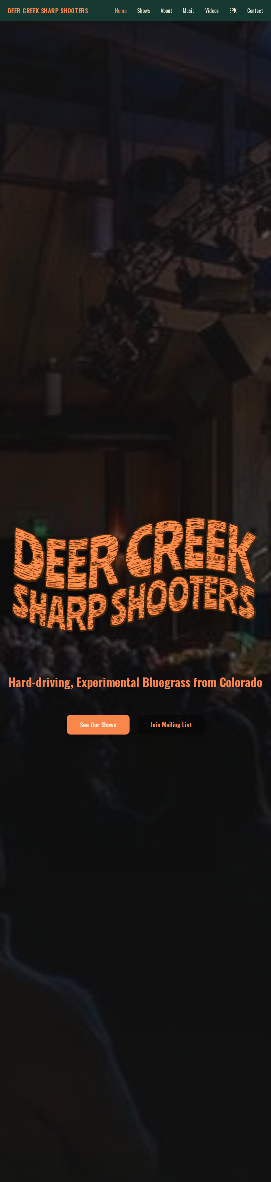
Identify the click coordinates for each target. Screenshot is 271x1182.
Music (189, 11)
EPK (233, 11)
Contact (255, 11)
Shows (143, 11)
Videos (212, 11)
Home (121, 11)
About (166, 11)
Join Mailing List (171, 724)
